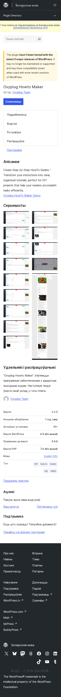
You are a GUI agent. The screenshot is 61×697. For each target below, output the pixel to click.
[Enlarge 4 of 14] (24, 262)
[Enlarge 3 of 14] (24, 246)
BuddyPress (12, 629)
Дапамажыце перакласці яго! (30, 27)
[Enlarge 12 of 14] (53, 246)
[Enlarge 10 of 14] (53, 215)
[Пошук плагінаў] (39, 39)
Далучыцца (39, 582)
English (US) (51, 456)
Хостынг (8, 565)
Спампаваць (13, 101)
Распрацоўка (15, 141)
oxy (46, 471)
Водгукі (12, 123)
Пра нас (8, 553)
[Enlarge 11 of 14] (53, 231)
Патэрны (38, 571)
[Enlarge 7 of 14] (24, 309)
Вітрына (37, 553)
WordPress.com (14, 611)
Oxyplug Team (21, 92)
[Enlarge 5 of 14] (24, 278)
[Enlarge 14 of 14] (53, 277)
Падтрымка (14, 150)
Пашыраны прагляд (16, 480)
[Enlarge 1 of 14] (24, 215)
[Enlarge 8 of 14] (24, 324)
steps (53, 471)
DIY (36, 464)
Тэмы (35, 559)
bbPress (10, 623)
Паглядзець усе (47, 506)
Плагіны (37, 565)
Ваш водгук (11, 506)
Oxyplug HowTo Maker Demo (21, 195)
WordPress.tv (13, 600)
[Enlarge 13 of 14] (53, 262)
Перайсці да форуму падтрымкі (24, 532)
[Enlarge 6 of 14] (24, 293)
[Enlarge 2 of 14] (24, 231)
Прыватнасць (12, 571)
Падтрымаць (42, 594)
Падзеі (36, 588)
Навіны (7, 559)
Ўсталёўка (14, 132)
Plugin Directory (12, 15)
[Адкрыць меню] (55, 5)
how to (43, 464)
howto (53, 464)
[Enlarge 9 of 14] (24, 340)
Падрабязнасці (16, 114)
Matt (8, 617)
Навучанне (10, 582)
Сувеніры (39, 600)
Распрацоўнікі (12, 594)
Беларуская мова (22, 645)
